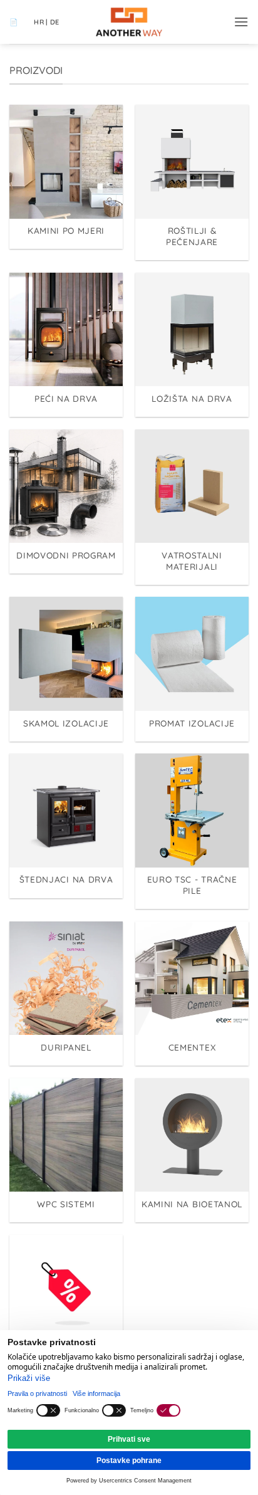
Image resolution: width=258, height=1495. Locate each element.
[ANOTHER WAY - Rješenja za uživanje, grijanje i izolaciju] (129, 22)
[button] (241, 21)
